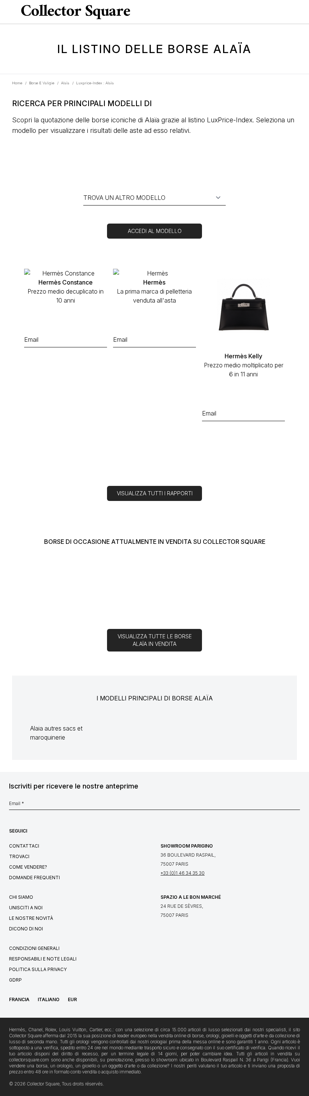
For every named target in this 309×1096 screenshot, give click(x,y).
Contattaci (24, 846)
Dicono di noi (26, 929)
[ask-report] (65, 363)
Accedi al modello (155, 231)
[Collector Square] (74, 12)
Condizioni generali (34, 948)
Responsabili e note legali (42, 959)
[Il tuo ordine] (287, 12)
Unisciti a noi (26, 907)
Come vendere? (28, 867)
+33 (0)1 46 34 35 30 (183, 873)
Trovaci (19, 856)
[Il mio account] (300, 12)
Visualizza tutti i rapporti (155, 493)
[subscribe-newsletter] (296, 805)
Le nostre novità (31, 918)
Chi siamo (21, 897)
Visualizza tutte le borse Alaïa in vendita (155, 640)
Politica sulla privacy (38, 969)
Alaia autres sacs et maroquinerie (56, 733)
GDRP (15, 980)
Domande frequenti (34, 877)
